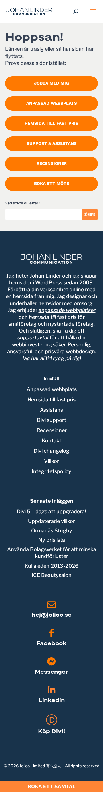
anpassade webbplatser (67, 310)
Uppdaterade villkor (51, 521)
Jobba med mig (51, 83)
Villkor (51, 461)
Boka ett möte (51, 183)
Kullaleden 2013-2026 (51, 566)
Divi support (51, 420)
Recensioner (52, 163)
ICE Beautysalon (52, 575)
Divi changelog (51, 451)
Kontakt (51, 441)
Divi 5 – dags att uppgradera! (51, 511)
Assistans (51, 410)
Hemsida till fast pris (51, 123)
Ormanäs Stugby (51, 531)
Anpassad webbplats (51, 103)
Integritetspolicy (51, 471)
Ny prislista (51, 540)
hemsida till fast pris (53, 317)
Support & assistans (52, 143)
